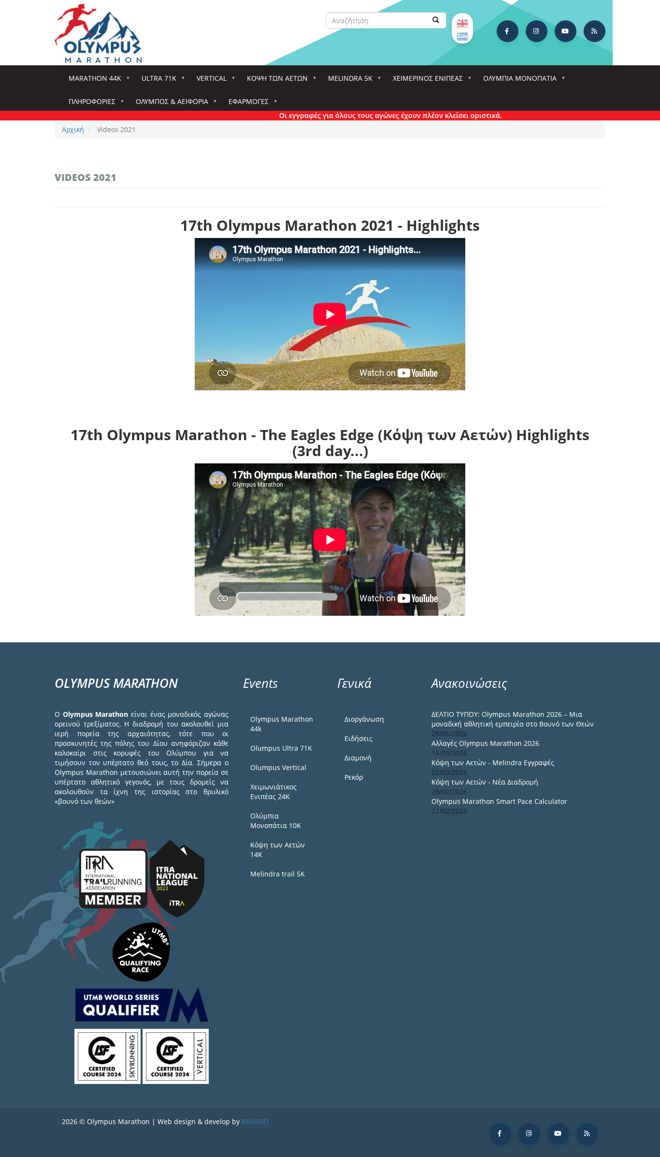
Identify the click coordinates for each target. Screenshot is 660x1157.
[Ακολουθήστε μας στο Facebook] (507, 31)
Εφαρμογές (245, 104)
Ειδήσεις (358, 738)
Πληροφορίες (88, 104)
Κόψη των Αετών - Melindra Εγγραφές (492, 762)
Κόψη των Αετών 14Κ (277, 849)
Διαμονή (358, 757)
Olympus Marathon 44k (281, 723)
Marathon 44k (91, 81)
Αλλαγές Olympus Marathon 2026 (485, 743)
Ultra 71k (155, 81)
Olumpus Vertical (278, 767)
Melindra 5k (347, 81)
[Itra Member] (114, 877)
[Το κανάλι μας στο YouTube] (565, 31)
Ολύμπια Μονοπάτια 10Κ (275, 820)
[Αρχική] (103, 33)
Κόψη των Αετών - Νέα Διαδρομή (484, 781)
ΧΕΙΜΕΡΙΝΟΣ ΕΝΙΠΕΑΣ (424, 81)
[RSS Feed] (594, 31)
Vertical (208, 81)
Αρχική (73, 129)
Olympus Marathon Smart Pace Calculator (499, 801)
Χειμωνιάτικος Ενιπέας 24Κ (273, 791)
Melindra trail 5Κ (277, 873)
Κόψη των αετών (274, 81)
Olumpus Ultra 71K (281, 748)
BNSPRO (255, 1121)
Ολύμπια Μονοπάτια (516, 81)
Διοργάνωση (364, 719)
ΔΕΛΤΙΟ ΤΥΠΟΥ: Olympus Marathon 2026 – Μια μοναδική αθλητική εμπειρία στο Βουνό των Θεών (512, 719)
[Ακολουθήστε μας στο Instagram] (536, 31)
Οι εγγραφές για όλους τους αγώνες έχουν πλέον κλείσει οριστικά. (370, 115)
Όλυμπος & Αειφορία (168, 104)
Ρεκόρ (353, 777)
